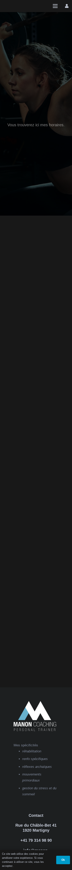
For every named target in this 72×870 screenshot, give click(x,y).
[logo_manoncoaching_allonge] (13, 6)
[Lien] (67, 6)
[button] (55, 6)
